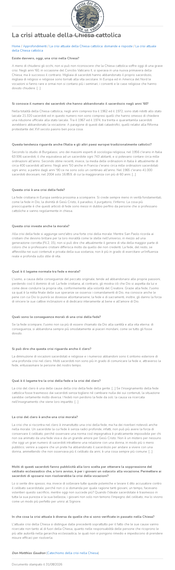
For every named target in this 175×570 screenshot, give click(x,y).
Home (16, 46)
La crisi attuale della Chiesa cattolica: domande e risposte (91, 46)
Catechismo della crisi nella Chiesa (72, 553)
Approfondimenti (35, 46)
